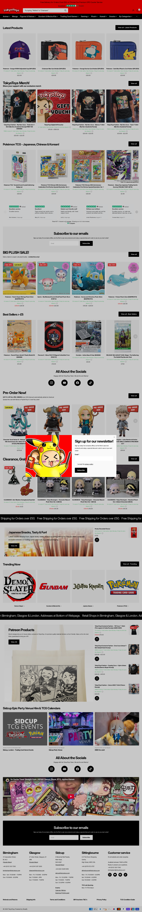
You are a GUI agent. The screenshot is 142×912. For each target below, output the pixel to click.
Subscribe (81, 470)
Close (114, 437)
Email (77, 454)
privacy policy (89, 464)
